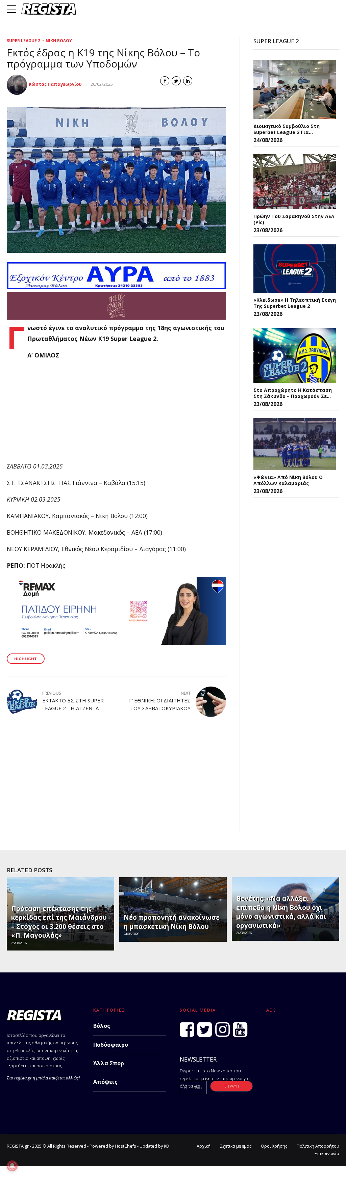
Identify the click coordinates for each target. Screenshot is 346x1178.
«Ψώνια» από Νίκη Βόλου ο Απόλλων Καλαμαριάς (288, 480)
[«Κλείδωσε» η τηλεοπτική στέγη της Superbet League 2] (294, 268)
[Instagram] (222, 1029)
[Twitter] (204, 1029)
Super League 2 (23, 41)
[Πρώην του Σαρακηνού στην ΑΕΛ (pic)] (294, 181)
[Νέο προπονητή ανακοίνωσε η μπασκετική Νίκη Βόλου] (172, 909)
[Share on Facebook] (164, 80)
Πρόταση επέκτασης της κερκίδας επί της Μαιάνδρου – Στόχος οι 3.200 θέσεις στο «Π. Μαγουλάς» (59, 922)
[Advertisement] (116, 414)
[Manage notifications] (12, 1165)
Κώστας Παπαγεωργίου (55, 84)
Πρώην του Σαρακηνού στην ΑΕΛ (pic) (293, 219)
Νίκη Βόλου (59, 41)
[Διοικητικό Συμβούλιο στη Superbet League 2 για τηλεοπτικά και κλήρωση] (294, 89)
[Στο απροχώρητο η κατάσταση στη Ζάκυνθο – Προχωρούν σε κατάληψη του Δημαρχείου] (294, 355)
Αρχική (204, 1146)
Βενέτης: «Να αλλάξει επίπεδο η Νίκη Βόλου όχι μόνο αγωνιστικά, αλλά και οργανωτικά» (281, 912)
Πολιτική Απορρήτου (318, 1146)
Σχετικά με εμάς (235, 1146)
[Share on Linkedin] (187, 80)
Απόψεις (105, 1082)
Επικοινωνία (327, 1153)
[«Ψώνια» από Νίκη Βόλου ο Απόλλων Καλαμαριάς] (294, 444)
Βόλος (101, 1025)
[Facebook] (187, 1029)
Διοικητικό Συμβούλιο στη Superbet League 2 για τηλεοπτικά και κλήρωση (286, 129)
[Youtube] (240, 1029)
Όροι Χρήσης (274, 1146)
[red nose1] (116, 317)
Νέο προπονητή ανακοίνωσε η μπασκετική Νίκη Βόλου (172, 922)
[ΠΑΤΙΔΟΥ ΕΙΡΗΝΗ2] (116, 643)
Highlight (25, 658)
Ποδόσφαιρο (110, 1044)
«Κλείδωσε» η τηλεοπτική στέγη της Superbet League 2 (294, 303)
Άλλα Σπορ (108, 1063)
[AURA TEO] (116, 287)
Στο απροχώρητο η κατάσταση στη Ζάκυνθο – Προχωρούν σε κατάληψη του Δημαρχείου (292, 393)
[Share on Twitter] (176, 80)
